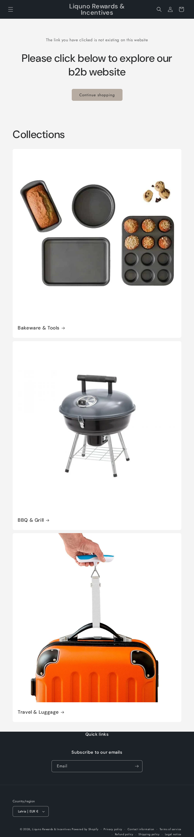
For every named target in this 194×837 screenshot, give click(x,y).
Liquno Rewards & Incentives (51, 829)
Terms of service (170, 829)
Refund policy (124, 834)
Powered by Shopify (85, 829)
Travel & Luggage (38, 712)
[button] (10, 9)
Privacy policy (113, 829)
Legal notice (173, 834)
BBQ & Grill (31, 520)
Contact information (141, 829)
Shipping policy (149, 834)
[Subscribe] (136, 766)
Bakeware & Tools (39, 328)
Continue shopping (97, 95)
